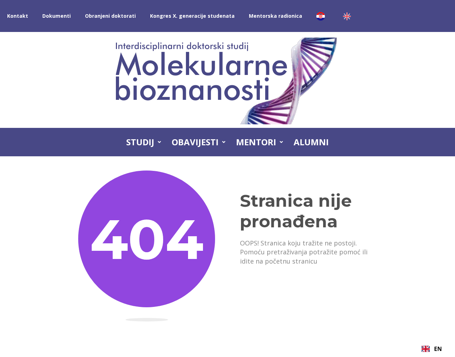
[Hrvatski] (322, 16)
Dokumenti (56, 15)
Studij (140, 142)
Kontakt (17, 15)
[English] (349, 16)
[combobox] (432, 349)
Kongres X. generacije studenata (192, 15)
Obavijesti (195, 142)
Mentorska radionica (275, 15)
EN (438, 349)
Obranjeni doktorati (110, 15)
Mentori (256, 142)
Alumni (311, 142)
